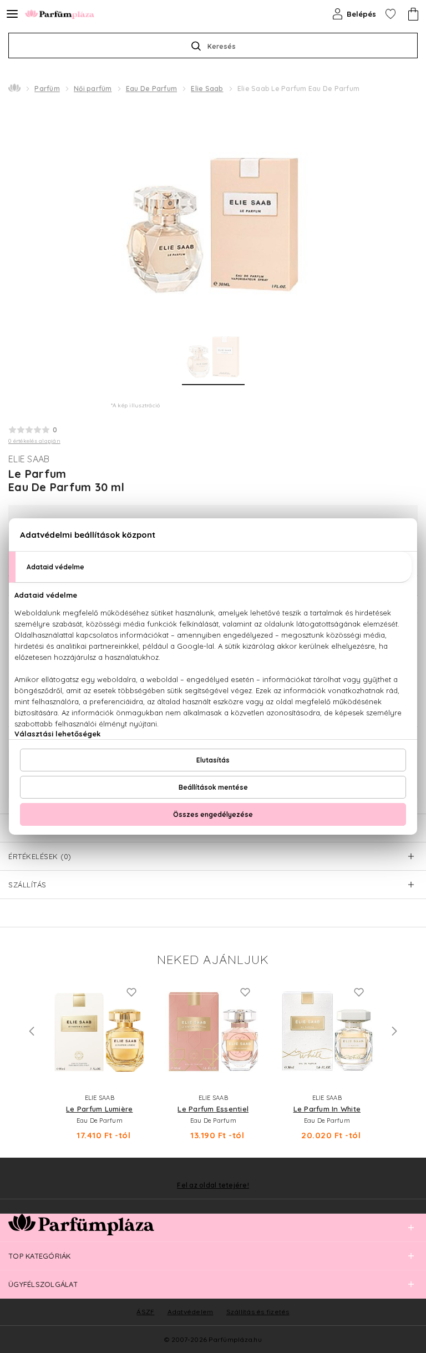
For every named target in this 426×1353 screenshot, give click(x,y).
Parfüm (47, 88)
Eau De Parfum (151, 88)
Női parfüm (93, 88)
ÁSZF (145, 1311)
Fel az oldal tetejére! (213, 1185)
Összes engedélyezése (213, 814)
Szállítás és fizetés (258, 1311)
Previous (32, 1031)
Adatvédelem (191, 1311)
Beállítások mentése (213, 787)
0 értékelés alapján (34, 441)
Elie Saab (207, 88)
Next (394, 1031)
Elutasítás (213, 760)
